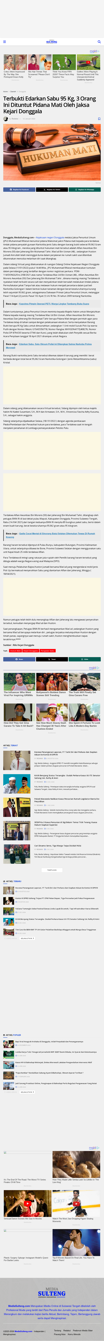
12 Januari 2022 (29, 118)
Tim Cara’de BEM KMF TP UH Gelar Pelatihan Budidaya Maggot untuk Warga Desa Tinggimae (55, 929)
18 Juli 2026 (21, 933)
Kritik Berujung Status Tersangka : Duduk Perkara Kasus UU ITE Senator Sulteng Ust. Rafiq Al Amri (57, 919)
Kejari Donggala (31, 651)
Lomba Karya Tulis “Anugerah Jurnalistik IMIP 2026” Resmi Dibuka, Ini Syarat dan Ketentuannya (56, 1052)
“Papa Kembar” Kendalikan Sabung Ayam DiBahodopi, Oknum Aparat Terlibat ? (49, 1073)
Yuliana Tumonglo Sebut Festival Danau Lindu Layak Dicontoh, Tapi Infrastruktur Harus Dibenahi (57, 908)
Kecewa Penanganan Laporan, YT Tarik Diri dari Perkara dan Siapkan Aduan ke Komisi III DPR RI (56, 888)
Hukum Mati (15, 651)
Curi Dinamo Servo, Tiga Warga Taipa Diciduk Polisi (57, 845)
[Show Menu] (4, 41)
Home (5, 91)
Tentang (57, 1330)
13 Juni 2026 (21, 1066)
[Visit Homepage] (52, 41)
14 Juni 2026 (21, 1087)
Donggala (22, 91)
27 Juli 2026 (21, 912)
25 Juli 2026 (50, 782)
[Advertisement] (52, 19)
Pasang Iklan (60, 1334)
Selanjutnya (27, 938)
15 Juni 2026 (21, 1056)
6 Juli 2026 (50, 829)
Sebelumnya (11, 938)
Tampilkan (52, 870)
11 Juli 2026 (50, 805)
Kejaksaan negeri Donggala (50, 237)
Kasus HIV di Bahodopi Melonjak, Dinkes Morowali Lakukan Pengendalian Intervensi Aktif (53, 1062)
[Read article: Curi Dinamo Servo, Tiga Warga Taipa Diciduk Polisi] (16, 854)
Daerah (13, 91)
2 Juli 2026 (50, 849)
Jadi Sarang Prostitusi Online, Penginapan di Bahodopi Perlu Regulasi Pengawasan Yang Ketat (56, 1083)
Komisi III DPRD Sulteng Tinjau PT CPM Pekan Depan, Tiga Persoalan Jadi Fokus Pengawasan (55, 898)
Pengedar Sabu (47, 651)
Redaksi (15, 118)
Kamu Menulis (74, 1334)
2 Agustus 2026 (23, 902)
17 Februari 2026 (23, 1077)
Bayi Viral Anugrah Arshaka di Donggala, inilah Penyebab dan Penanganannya (49, 1041)
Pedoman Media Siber (83, 1330)
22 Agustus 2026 (52, 758)
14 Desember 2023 (24, 1045)
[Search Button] (99, 41)
